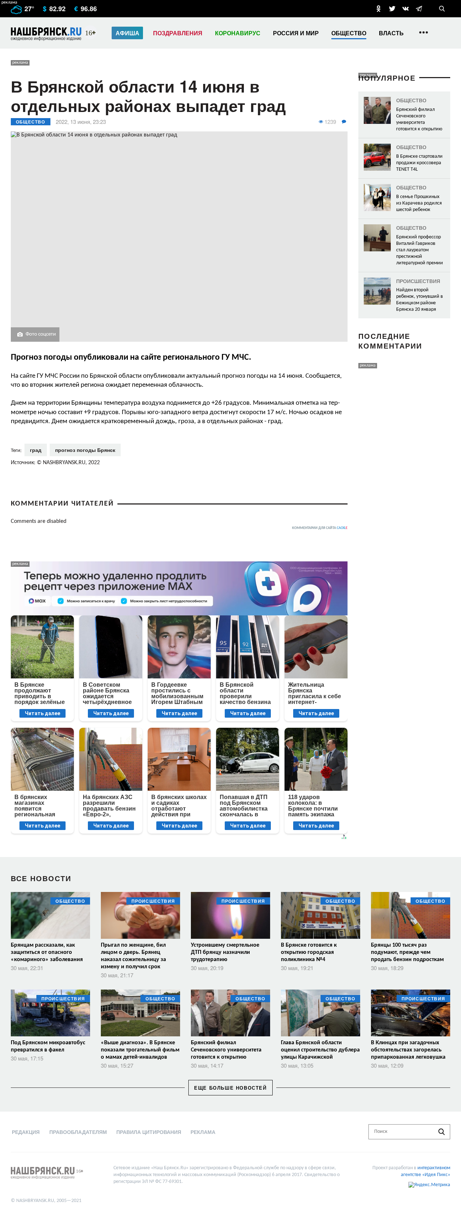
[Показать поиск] (442, 8)
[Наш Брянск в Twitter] (392, 8)
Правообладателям (78, 1131)
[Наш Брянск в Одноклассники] (378, 8)
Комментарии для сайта (320, 528)
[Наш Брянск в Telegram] (419, 8)
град (35, 449)
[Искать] (441, 1131)
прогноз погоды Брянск (85, 449)
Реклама (203, 1131)
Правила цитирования (148, 1131)
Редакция (26, 1131)
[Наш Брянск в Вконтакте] (405, 8)
